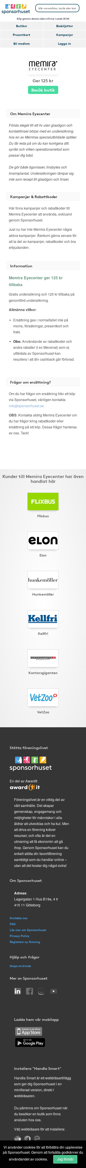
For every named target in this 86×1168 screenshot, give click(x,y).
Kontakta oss (18, 918)
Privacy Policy (19, 936)
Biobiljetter (64, 26)
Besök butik (43, 90)
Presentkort (21, 34)
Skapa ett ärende (20, 966)
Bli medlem (21, 43)
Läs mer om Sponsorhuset (28, 930)
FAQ (12, 924)
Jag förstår (65, 1159)
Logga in (64, 43)
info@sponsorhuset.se (26, 405)
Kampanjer (64, 34)
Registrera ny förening (25, 942)
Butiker (21, 26)
